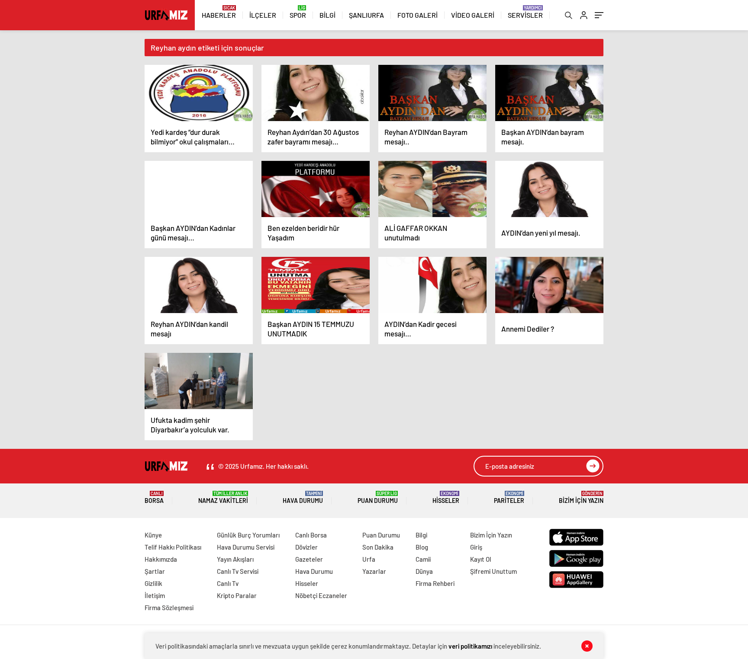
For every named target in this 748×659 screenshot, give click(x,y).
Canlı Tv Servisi (237, 571)
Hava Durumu (303, 497)
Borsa (154, 497)
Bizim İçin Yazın (581, 497)
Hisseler (445, 497)
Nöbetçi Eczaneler (321, 595)
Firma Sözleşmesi (169, 607)
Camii (423, 559)
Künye (153, 535)
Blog (422, 547)
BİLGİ (327, 15)
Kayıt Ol (480, 559)
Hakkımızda (161, 559)
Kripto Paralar (237, 595)
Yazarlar (374, 571)
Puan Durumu (378, 497)
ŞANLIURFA (366, 15)
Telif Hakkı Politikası (173, 547)
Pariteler (509, 497)
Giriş (476, 547)
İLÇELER (262, 15)
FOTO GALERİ (417, 15)
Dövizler (306, 547)
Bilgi (421, 535)
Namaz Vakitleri (223, 497)
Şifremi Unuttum (493, 571)
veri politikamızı (470, 646)
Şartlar (155, 571)
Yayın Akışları (235, 559)
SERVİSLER (525, 15)
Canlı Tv (228, 583)
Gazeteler (309, 559)
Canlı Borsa (311, 535)
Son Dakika (377, 547)
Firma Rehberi (435, 583)
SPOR (298, 15)
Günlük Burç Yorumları (248, 535)
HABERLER (219, 15)
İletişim (155, 595)
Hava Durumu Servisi (245, 547)
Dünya (424, 571)
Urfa (368, 559)
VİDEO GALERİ (472, 15)
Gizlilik (153, 583)
